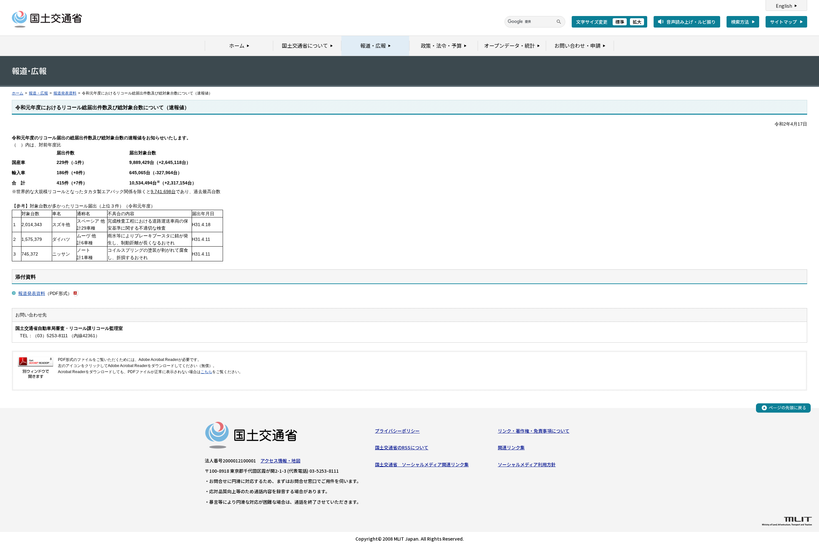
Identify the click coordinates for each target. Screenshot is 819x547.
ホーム (17, 93)
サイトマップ (783, 22)
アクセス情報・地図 (280, 460)
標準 (619, 22)
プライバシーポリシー (397, 431)
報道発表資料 (64, 93)
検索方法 (740, 22)
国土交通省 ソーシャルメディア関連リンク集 (422, 464)
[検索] (559, 22)
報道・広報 (38, 93)
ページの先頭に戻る (787, 407)
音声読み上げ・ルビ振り (691, 22)
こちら (206, 372)
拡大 (636, 22)
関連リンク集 (511, 447)
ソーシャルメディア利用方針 (527, 464)
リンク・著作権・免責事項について (533, 431)
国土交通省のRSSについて (401, 447)
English (784, 6)
